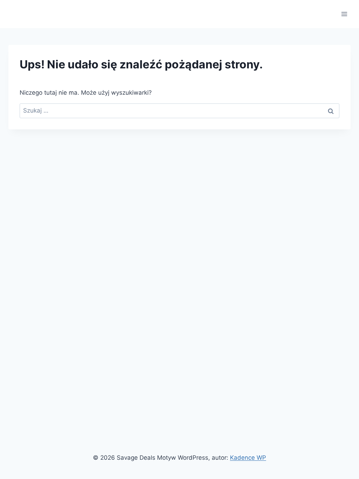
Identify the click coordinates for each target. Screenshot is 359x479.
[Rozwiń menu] (344, 13)
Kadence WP (248, 457)
